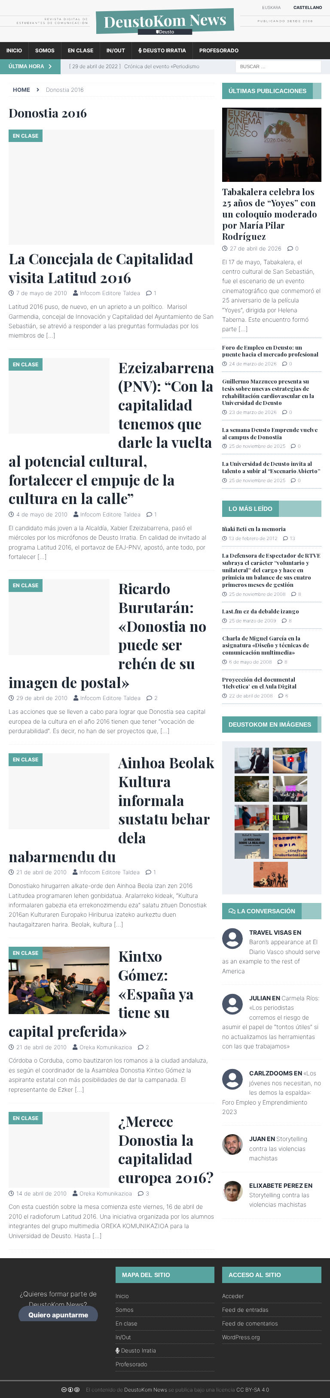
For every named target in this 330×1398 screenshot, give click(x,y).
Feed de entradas (245, 1309)
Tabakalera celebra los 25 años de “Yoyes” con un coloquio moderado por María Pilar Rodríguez (269, 214)
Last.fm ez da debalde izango (260, 611)
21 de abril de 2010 (41, 872)
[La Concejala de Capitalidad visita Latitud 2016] (111, 187)
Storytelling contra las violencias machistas (278, 1148)
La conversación (265, 911)
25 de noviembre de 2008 (257, 594)
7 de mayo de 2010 (41, 293)
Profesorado (218, 50)
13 (292, 538)
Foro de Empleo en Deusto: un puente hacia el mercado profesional (270, 351)
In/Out (116, 50)
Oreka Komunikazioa (105, 1047)
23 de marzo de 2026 (253, 412)
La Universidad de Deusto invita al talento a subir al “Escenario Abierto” (271, 467)
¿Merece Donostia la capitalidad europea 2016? (166, 1149)
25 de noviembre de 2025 (257, 446)
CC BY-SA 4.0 (252, 1389)
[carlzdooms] (232, 1085)
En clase (80, 50)
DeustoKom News (145, 1389)
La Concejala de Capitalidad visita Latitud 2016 (101, 268)
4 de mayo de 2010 (41, 514)
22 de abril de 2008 (251, 696)
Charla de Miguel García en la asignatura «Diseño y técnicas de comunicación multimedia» (265, 645)
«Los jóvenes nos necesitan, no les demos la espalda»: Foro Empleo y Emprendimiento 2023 (271, 1092)
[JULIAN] (232, 1009)
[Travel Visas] (232, 944)
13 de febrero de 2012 (253, 538)
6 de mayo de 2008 (250, 662)
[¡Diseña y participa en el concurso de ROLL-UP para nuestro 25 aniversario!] (290, 817)
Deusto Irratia (164, 50)
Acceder (233, 1295)
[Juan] (232, 1149)
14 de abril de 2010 (41, 1193)
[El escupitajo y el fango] (252, 789)
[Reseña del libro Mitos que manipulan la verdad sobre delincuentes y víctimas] (271, 875)
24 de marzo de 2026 (253, 364)
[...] (243, 328)
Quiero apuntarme (58, 1315)
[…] (50, 335)
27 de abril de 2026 (255, 248)
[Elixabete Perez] (232, 1196)
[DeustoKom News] (165, 37)
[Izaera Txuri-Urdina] (290, 760)
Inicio (14, 50)
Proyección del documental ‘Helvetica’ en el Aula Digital (259, 683)
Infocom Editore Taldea (110, 293)
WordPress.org (241, 1337)
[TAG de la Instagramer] (252, 760)
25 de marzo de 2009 (252, 621)
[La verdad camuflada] (252, 846)
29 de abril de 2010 (41, 697)
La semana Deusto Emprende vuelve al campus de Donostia (270, 433)
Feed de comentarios (250, 1323)
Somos (45, 50)
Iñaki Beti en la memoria (254, 528)
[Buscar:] (278, 65)
